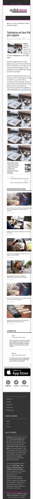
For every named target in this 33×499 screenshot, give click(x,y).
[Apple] (20, 4)
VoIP (10, 40)
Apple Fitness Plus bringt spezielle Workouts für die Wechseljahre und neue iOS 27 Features (19, 209)
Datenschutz (10, 410)
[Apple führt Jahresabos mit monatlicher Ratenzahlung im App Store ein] (19, 311)
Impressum (9, 407)
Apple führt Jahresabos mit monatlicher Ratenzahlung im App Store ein (18, 321)
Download (24, 89)
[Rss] (12, 4)
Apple (8, 421)
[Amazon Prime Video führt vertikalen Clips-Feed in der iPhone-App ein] (19, 289)
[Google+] (14, 4)
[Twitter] (18, 4)
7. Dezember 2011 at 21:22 (18, 337)
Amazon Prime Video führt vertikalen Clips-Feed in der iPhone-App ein (19, 298)
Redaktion (9, 404)
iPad (15, 23)
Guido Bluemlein (19, 38)
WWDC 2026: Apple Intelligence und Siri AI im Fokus (19, 232)
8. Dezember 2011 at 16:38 (18, 355)
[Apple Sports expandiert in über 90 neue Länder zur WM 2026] (19, 244)
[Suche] (26, 1)
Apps (8, 40)
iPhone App (15, 64)
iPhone (8, 426)
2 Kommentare (23, 39)
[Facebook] (16, 4)
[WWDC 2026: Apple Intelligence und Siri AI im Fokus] (19, 222)
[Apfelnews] (18, 10)
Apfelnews (9, 399)
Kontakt (8, 402)
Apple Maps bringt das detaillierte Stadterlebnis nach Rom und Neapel (17, 276)
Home (10, 23)
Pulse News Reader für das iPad (19, 177)
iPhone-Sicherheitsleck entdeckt (19, 182)
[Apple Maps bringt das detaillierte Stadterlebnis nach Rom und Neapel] (19, 267)
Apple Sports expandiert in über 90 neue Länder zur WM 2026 (18, 254)
